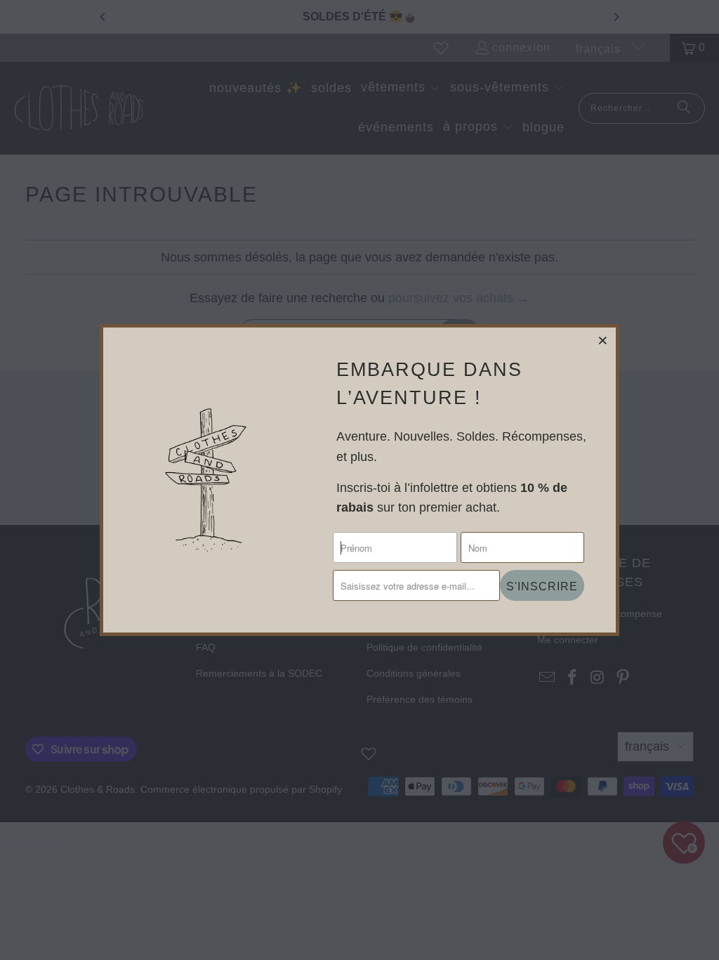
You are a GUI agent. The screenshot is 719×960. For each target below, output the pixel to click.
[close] (603, 340)
